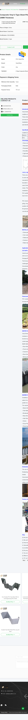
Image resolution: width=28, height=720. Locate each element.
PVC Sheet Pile (14, 9)
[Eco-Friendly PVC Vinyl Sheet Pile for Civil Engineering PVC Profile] (10, 584)
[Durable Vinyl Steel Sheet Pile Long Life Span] (10, 617)
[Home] (5, 3)
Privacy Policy (4, 712)
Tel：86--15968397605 (7, 691)
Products (22, 3)
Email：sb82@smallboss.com (9, 693)
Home (15, 3)
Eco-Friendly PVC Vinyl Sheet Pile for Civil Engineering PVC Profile (10, 597)
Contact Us (10, 47)
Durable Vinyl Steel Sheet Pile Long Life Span (10, 630)
